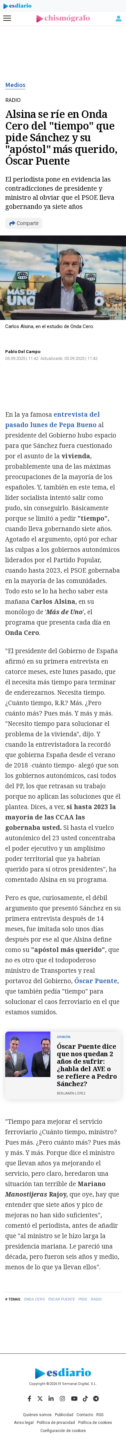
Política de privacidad (56, 1422)
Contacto (85, 1415)
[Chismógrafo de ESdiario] (63, 18)
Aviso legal (24, 1422)
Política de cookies (95, 1422)
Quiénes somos (37, 1415)
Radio (96, 1299)
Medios (15, 85)
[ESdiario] (17, 7)
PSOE (83, 1299)
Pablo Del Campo (22, 351)
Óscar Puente (61, 1299)
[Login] (118, 18)
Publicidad (64, 1415)
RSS (99, 1415)
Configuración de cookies (63, 1430)
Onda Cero (34, 1299)
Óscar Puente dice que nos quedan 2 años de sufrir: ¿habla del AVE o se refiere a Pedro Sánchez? (87, 1065)
